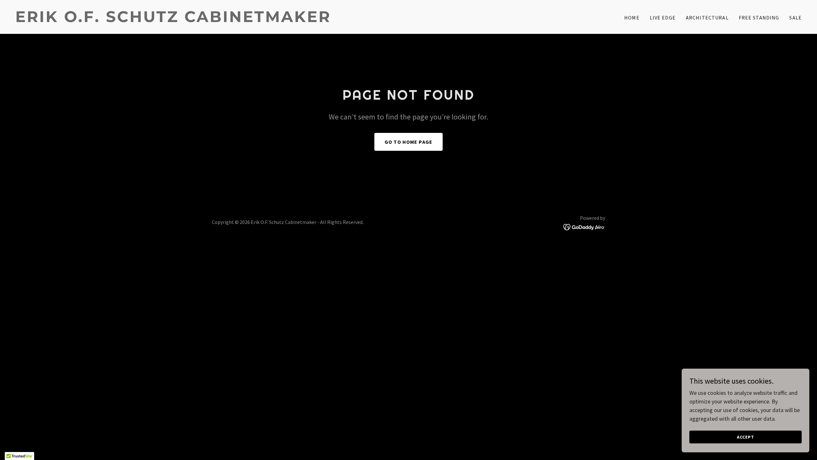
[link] (209, 20)
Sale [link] (795, 17)
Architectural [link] (707, 17)
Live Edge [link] (663, 17)
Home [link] (632, 17)
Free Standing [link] (759, 17)
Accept (745, 437)
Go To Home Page (408, 142)
